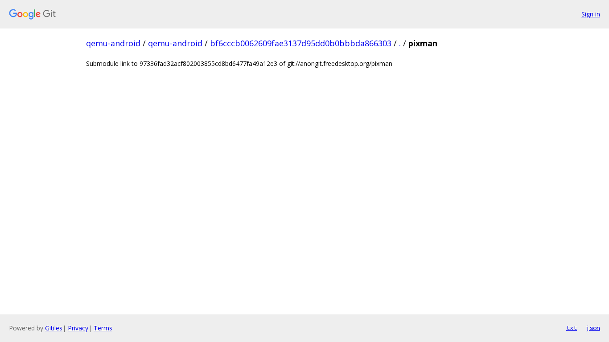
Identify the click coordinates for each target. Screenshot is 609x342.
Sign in (590, 14)
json (593, 328)
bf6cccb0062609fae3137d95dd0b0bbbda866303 (300, 43)
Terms (103, 328)
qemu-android (113, 43)
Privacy (78, 328)
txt (571, 328)
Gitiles (53, 328)
